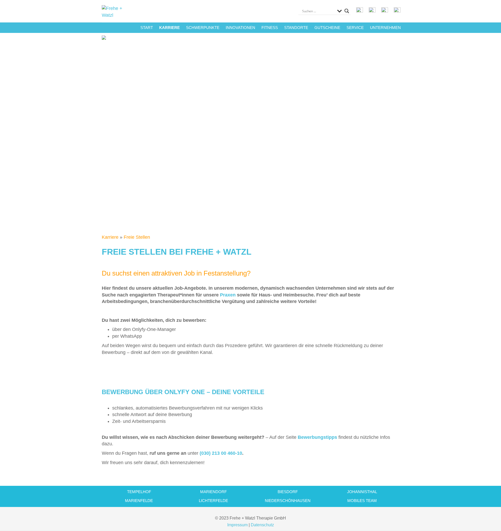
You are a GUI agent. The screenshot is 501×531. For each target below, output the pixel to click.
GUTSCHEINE (327, 27)
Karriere (110, 237)
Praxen (228, 294)
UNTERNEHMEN (385, 27)
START (146, 27)
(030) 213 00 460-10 (221, 453)
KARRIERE (169, 27)
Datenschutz (262, 525)
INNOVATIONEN (240, 27)
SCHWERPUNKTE (202, 27)
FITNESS (269, 27)
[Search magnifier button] (346, 11)
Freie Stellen (137, 237)
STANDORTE (296, 27)
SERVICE (355, 27)
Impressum (237, 525)
